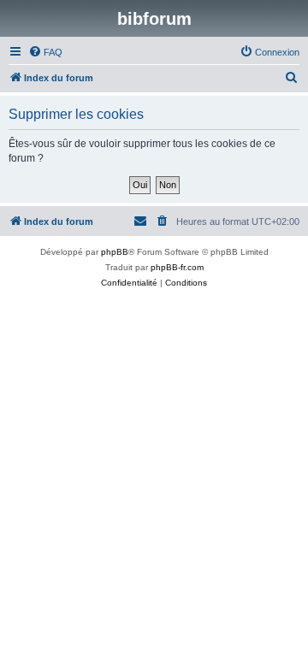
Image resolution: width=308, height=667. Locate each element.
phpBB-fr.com (177, 267)
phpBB (114, 252)
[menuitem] (45, 52)
